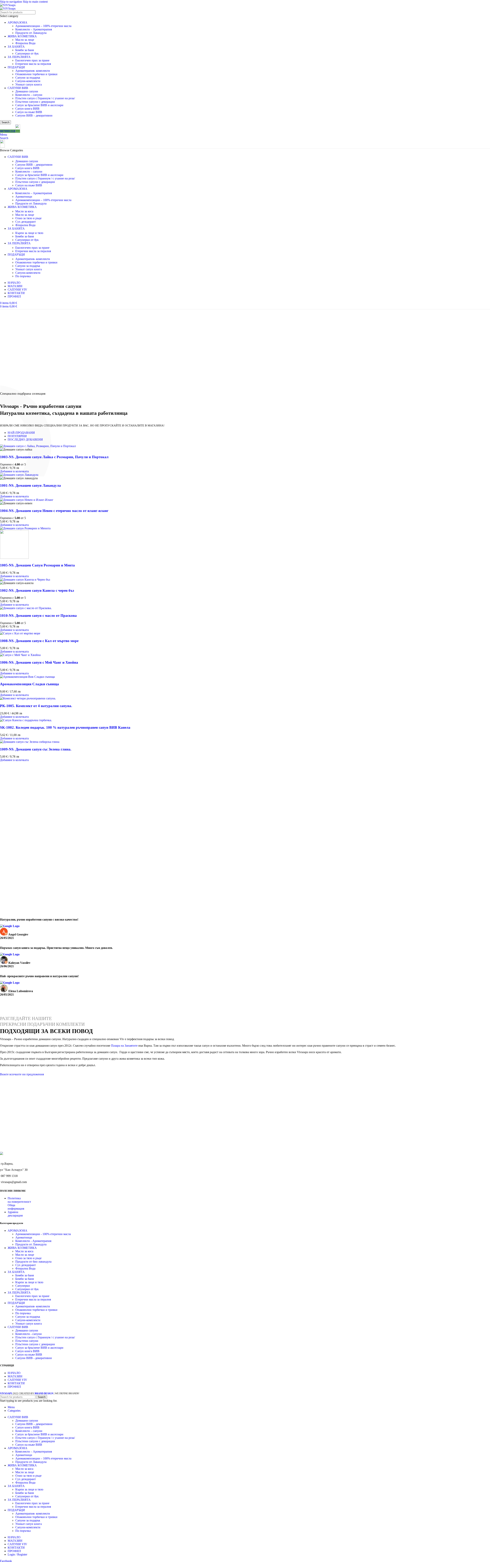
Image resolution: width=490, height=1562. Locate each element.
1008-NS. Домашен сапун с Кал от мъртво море (39, 641)
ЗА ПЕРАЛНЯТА (19, 57)
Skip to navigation (11, 1)
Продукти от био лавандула (33, 1261)
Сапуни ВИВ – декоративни (33, 115)
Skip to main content (35, 1)
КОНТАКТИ (16, 1383)
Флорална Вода (25, 43)
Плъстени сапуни (26, 1340)
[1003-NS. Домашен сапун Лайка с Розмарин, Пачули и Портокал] (38, 446)
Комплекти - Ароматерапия (33, 1240)
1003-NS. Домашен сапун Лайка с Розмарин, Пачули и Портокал (54, 457)
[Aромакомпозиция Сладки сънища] (27, 676)
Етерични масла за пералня (33, 63)
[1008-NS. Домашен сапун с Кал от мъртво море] (20, 633)
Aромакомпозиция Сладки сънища (29, 684)
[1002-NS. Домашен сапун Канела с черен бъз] (25, 579)
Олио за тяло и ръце (28, 218)
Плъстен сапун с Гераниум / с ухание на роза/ (45, 98)
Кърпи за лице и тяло (29, 233)
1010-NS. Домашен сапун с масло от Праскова (38, 616)
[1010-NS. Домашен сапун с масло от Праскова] (26, 608)
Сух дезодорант (25, 221)
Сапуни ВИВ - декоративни (33, 1357)
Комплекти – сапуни (28, 94)
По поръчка (23, 276)
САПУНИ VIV (17, 1379)
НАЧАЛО (14, 1373)
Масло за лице (24, 39)
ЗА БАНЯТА (16, 46)
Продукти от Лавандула (31, 32)
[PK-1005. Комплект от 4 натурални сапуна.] (28, 698)
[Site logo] (8, 5)
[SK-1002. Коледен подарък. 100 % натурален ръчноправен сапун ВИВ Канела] (26, 720)
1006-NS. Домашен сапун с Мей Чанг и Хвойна (39, 662)
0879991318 (7, 131)
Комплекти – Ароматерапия (33, 29)
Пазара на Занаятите (124, 1045)
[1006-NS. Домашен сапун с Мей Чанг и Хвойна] (20, 655)
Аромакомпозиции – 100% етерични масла (43, 26)
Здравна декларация (15, 1213)
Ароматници (23, 196)
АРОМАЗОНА (17, 22)
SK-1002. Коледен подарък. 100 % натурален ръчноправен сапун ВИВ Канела (65, 727)
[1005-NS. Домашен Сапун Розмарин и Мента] (25, 528)
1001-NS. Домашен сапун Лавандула (30, 485)
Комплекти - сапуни (28, 1333)
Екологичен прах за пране (32, 60)
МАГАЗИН (15, 1376)
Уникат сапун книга (28, 84)
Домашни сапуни (26, 91)
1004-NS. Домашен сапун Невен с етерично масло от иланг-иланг (54, 511)
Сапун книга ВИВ (27, 108)
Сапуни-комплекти (27, 81)
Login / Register (17, 1554)
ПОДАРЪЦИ (16, 67)
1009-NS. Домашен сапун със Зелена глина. (35, 749)
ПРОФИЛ (14, 1386)
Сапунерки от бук (27, 53)
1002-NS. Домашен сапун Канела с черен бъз (37, 590)
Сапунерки (22, 1285)
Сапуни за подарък (27, 77)
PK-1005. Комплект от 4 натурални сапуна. (36, 706)
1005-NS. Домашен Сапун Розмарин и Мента (37, 565)
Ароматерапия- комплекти (32, 70)
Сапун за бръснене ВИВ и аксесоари (39, 105)
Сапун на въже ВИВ (28, 112)
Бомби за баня (24, 50)
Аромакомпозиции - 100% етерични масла (43, 1233)
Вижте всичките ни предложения (22, 1074)
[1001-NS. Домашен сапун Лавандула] (19, 474)
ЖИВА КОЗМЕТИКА (22, 36)
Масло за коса (24, 211)
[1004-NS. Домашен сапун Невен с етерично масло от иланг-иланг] (26, 499)
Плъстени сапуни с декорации (35, 101)
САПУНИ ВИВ (18, 88)
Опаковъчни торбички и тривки (36, 74)
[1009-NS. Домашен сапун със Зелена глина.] (29, 741)
